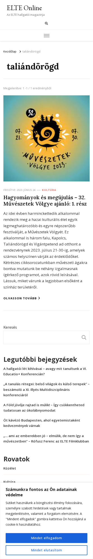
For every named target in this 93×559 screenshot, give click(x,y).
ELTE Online (24, 7)
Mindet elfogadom (46, 538)
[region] (46, 521)
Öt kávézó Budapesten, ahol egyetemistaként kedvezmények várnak (41, 423)
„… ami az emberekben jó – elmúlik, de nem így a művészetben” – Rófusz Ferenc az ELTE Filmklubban (46, 438)
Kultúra (49, 190)
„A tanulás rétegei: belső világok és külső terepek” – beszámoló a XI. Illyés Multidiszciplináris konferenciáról (46, 389)
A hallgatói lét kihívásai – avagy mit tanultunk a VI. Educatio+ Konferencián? (45, 371)
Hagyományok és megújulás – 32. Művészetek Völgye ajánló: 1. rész (45, 200)
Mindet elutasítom (46, 550)
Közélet (9, 468)
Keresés (10, 327)
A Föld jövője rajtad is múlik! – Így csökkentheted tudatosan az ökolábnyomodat (43, 407)
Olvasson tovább (20, 298)
